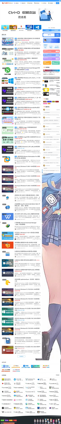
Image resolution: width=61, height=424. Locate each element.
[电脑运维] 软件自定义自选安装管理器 (51, 77)
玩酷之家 (56, 399)
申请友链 (57, 374)
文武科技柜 (6, 391)
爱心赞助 (15, 420)
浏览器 (45, 101)
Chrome (45, 103)
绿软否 (41, 403)
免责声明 (2, 420)
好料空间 (8, 395)
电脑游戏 (4, 338)
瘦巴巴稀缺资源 (43, 395)
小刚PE (55, 403)
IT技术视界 (30, 399)
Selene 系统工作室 (7, 412)
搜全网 (56, 30)
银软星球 (53, 407)
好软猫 (42, 391)
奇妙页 (54, 395)
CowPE (53, 378)
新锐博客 (17, 391)
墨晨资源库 (42, 411)
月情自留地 (22, 403)
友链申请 (6, 420)
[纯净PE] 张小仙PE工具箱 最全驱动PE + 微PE (27, 195)
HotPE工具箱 (18, 379)
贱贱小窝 (17, 407)
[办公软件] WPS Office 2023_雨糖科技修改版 (27, 214)
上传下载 (4, 68)
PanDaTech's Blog (31, 378)
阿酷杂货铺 (45, 383)
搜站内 (47, 30)
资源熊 (53, 387)
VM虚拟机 (4, 156)
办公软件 (4, 214)
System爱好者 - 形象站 (20, 399)
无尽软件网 (6, 407)
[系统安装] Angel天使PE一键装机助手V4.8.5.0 (26, 59)
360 (49, 103)
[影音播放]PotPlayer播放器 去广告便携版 (55, 89)
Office (57, 101)
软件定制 (10, 420)
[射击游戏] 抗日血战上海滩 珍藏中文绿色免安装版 (55, 93)
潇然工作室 (18, 383)
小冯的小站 (34, 383)
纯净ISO (4, 204)
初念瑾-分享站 (7, 383)
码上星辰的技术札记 (43, 407)
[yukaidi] (8, 423)
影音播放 (4, 242)
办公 (53, 101)
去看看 (58, 51)
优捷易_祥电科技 (7, 379)
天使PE (4, 38)
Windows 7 (5, 78)
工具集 (19, 411)
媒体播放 (49, 101)
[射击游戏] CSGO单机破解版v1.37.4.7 (54, 81)
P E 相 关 (4, 58)
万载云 (31, 411)
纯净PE (4, 195)
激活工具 (4, 107)
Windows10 (5, 299)
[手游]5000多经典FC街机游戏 (23, 338)
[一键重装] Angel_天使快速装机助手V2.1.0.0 (26, 128)
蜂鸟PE (41, 387)
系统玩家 (56, 391)
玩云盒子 (29, 407)
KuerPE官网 (10, 387)
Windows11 (5, 166)
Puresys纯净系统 (31, 387)
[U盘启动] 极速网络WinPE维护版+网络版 (26, 251)
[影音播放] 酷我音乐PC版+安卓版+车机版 (26, 242)
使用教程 (4, 117)
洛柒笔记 (41, 399)
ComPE (41, 378)
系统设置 (4, 279)
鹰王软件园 (18, 395)
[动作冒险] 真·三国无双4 (54, 85)
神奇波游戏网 (30, 395)
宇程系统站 (30, 403)
